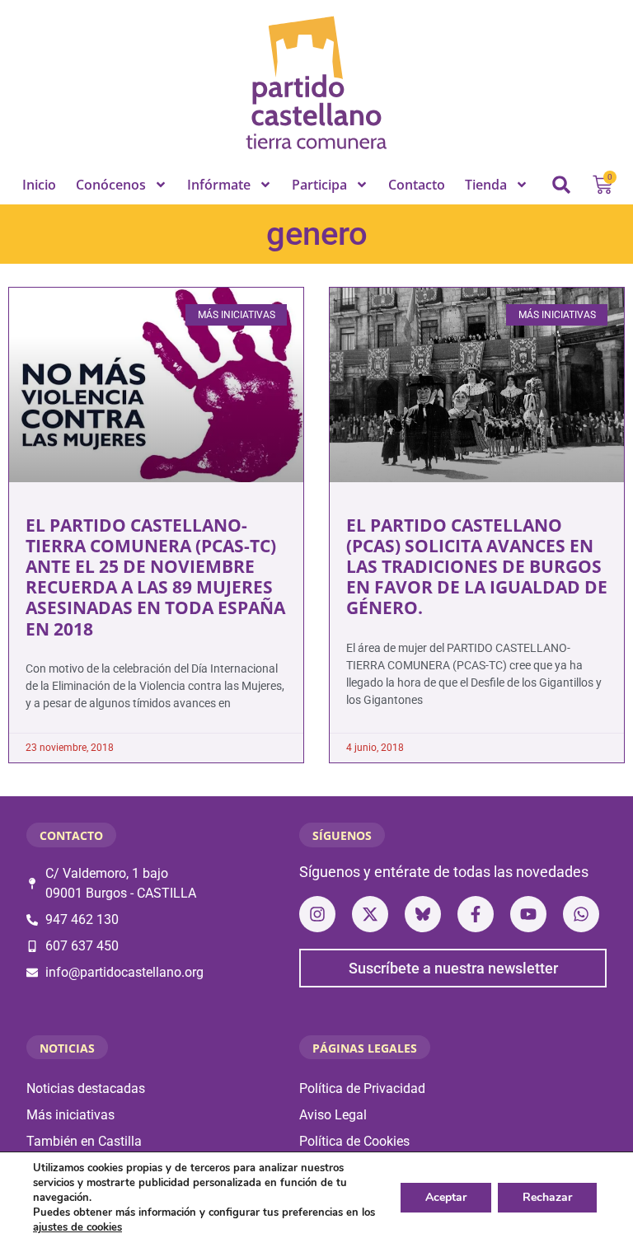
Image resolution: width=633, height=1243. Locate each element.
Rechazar (547, 1197)
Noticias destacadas (85, 1088)
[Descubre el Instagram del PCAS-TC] (317, 914)
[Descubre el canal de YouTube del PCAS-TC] (528, 914)
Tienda (486, 185)
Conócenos (111, 185)
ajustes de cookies (77, 1227)
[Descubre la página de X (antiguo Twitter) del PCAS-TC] (370, 914)
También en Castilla (84, 1141)
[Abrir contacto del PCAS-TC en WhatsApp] (581, 914)
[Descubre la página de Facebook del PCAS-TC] (475, 914)
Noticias (67, 1048)
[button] (561, 184)
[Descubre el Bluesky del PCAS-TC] (423, 914)
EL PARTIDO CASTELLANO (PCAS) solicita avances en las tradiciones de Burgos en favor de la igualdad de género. (476, 567)
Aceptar (446, 1197)
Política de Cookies (354, 1141)
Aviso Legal (333, 1115)
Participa (319, 185)
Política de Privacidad (362, 1088)
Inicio (39, 185)
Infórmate (219, 185)
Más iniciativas (70, 1115)
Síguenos (342, 835)
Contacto (416, 185)
